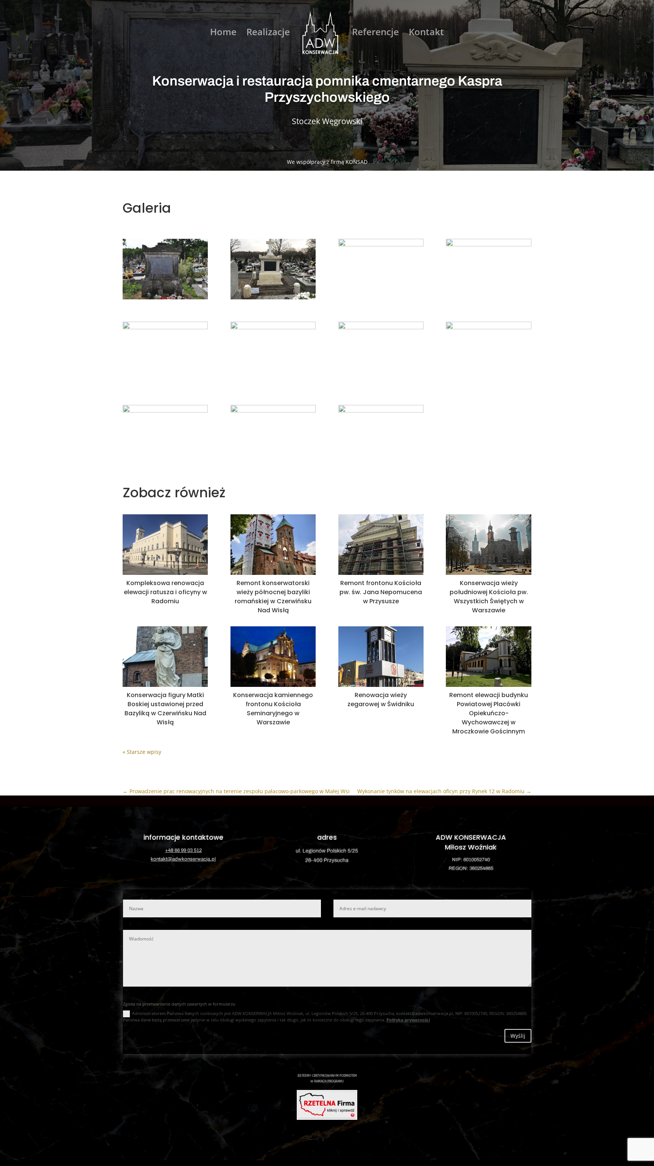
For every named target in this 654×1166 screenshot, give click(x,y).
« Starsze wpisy (142, 751)
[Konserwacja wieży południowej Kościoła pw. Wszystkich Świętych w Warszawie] (488, 544)
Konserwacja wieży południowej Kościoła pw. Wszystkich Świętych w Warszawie (489, 597)
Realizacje (268, 33)
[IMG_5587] (273, 299)
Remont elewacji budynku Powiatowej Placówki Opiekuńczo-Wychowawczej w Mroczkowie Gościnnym (488, 713)
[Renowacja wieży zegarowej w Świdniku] (381, 656)
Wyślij (518, 1035)
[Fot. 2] (165, 299)
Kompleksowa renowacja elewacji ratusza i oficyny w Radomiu (165, 592)
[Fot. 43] (381, 465)
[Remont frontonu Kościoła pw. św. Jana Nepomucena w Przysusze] (381, 544)
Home (223, 33)
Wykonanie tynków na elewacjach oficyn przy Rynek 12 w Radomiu (444, 791)
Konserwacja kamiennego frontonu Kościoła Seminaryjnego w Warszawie (273, 709)
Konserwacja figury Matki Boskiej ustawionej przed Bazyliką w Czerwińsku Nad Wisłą (165, 709)
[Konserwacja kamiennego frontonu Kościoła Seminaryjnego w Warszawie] (273, 656)
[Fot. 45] (488, 299)
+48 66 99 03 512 (183, 850)
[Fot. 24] (488, 382)
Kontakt (426, 33)
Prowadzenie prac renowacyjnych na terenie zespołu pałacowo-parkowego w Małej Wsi (236, 791)
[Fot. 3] (381, 299)
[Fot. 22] (381, 382)
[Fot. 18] (273, 382)
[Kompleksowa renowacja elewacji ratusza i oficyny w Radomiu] (165, 544)
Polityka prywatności (408, 1020)
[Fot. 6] (165, 382)
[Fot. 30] (273, 465)
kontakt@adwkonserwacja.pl (183, 859)
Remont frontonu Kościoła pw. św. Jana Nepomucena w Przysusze (380, 592)
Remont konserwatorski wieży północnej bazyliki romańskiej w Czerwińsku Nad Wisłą (273, 597)
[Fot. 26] (165, 465)
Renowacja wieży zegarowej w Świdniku (380, 699)
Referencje (375, 33)
